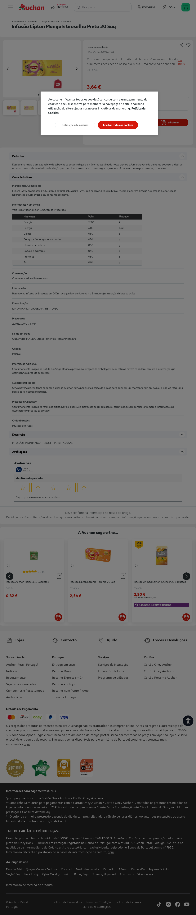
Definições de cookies (75, 125)
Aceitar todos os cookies (118, 125)
